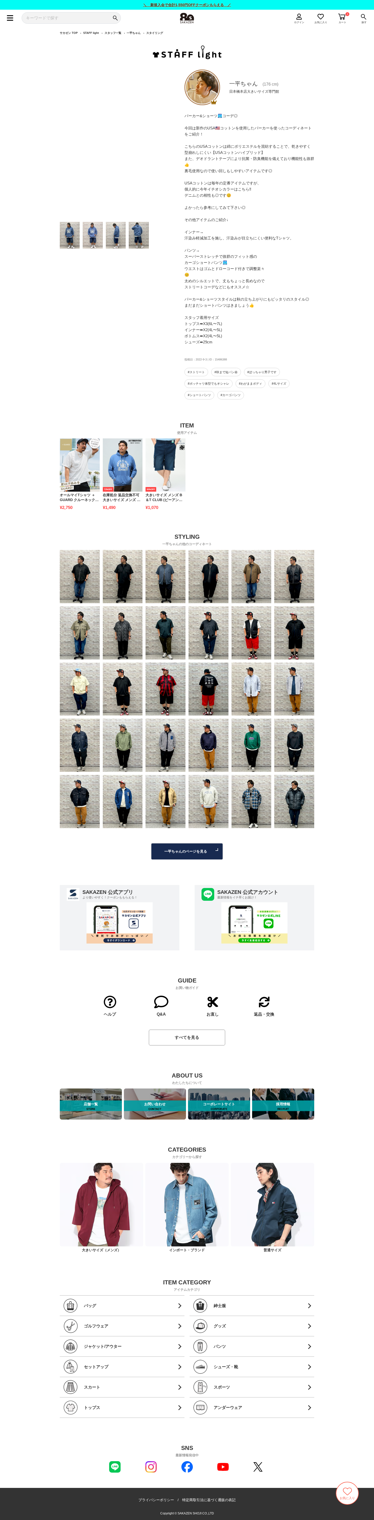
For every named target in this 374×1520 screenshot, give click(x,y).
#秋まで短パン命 (226, 372)
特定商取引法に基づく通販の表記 (209, 1500)
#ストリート (196, 372)
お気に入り (320, 22)
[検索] (115, 18)
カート (342, 22)
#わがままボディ (250, 383)
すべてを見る (187, 1037)
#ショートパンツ (199, 395)
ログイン (299, 22)
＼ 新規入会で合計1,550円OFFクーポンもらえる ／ (187, 5)
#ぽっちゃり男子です (262, 372)
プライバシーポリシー (156, 1500)
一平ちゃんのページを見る (185, 851)
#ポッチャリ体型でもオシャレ (208, 383)
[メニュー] (10, 18)
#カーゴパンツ (231, 395)
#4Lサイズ (279, 383)
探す (364, 22)
